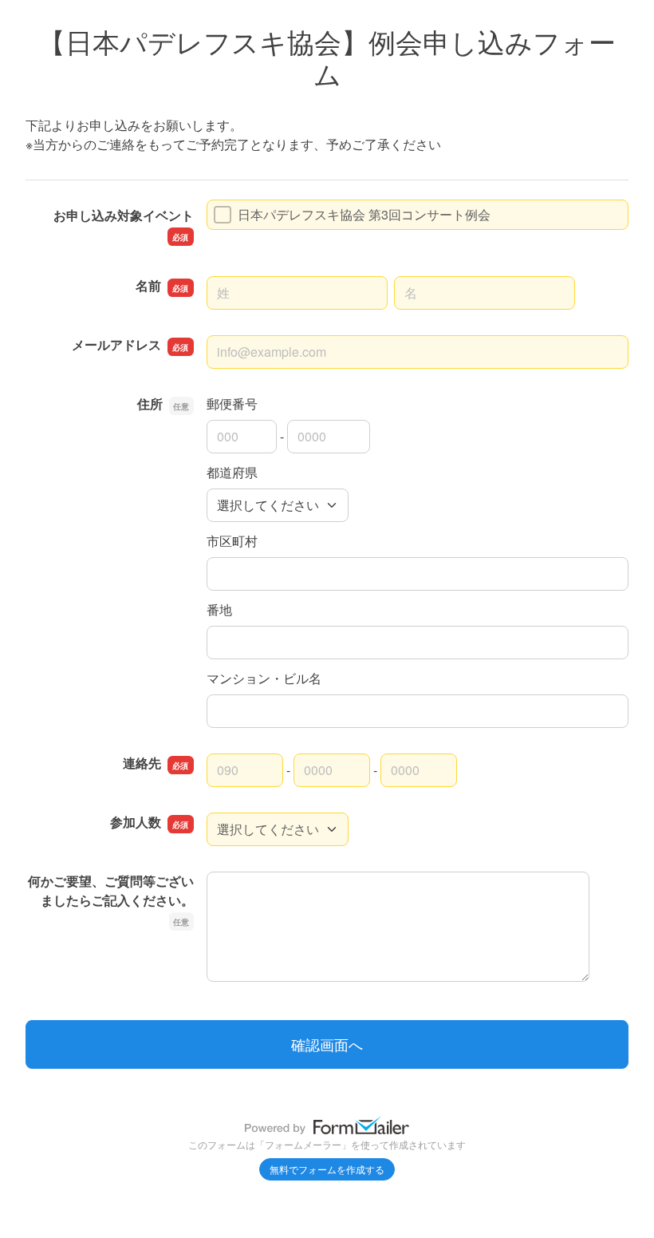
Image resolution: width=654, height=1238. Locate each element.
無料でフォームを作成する (327, 1169)
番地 (219, 609)
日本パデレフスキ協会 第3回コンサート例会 (364, 214)
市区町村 (232, 541)
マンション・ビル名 (264, 678)
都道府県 (232, 472)
